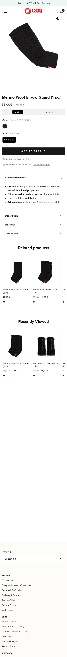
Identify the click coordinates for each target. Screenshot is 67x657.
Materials (10, 224)
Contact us (7, 580)
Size (4, 133)
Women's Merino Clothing (15, 631)
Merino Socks (9, 621)
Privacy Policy (9, 605)
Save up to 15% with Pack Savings (33, 3)
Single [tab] (18, 112)
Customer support (41, 164)
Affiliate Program (10, 641)
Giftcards (7, 636)
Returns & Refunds (11, 590)
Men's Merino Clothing (13, 626)
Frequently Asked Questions (16, 585)
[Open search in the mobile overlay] (56, 11)
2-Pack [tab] (49, 112)
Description (11, 215)
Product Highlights (15, 177)
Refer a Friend (9, 646)
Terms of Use (8, 600)
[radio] (4, 126)
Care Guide (11, 233)
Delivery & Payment (12, 595)
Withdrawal (7, 610)
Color (5, 120)
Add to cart (32, 151)
